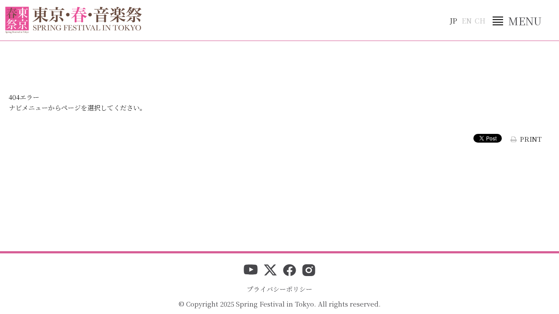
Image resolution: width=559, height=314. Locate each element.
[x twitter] (270, 270)
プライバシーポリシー (279, 289)
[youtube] (251, 270)
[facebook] (289, 270)
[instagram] (308, 270)
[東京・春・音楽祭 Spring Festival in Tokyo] (73, 20)
